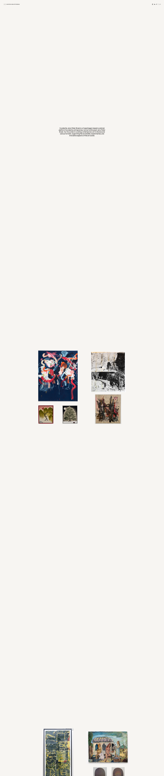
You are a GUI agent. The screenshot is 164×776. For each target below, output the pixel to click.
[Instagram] (152, 4)
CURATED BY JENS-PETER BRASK (13, 4)
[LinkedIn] (154, 4)
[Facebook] (156, 4)
